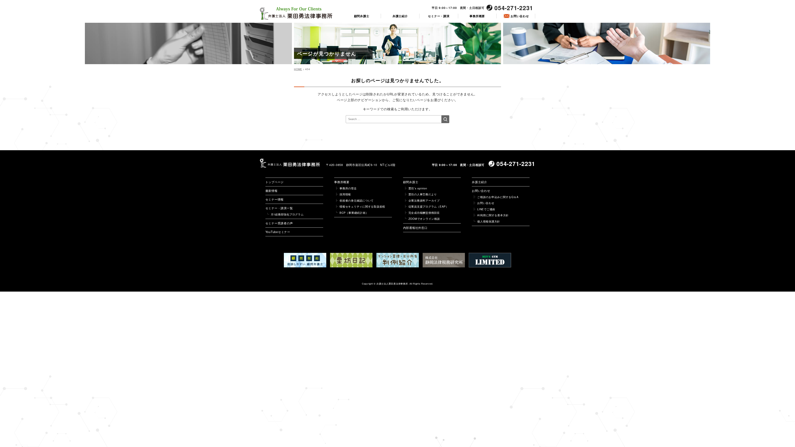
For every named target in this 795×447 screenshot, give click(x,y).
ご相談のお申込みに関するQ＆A (497, 197)
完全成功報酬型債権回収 (424, 213)
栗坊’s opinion (417, 188)
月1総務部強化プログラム (287, 214)
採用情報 (345, 194)
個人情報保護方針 (488, 221)
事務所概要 (477, 16)
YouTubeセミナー (277, 232)
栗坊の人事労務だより (422, 194)
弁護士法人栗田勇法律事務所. (392, 283)
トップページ (274, 182)
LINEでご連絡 (486, 209)
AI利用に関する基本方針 (493, 215)
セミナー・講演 (438, 16)
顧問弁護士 (361, 16)
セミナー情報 (274, 199)
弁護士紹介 (400, 16)
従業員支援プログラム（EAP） (428, 206)
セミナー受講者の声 (279, 223)
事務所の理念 (348, 188)
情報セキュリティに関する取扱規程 (362, 206)
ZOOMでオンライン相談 (424, 219)
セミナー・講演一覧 (279, 208)
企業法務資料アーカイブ (424, 200)
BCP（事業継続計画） (354, 213)
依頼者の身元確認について (357, 200)
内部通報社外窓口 (415, 228)
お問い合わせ (520, 16)
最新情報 (271, 191)
